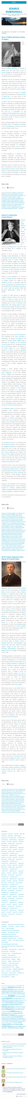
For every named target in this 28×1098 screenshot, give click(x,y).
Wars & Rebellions (6, 976)
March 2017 (4, 906)
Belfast (11, 987)
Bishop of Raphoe (9, 195)
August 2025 (21, 839)
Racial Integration (5, 541)
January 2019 (19, 890)
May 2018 (15, 896)
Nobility (9, 961)
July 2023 (4, 857)
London (12, 1011)
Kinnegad (4, 256)
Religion (14, 192)
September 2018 (13, 894)
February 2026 (17, 835)
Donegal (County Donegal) (11, 200)
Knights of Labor (15, 758)
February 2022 (11, 867)
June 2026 (16, 833)
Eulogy (13, 529)
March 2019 (4, 890)
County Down (20, 991)
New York (10, 643)
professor (4, 671)
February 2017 (11, 906)
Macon (19, 802)
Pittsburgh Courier (9, 408)
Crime (3, 928)
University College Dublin (19, 1026)
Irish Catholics (9, 800)
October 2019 (5, 886)
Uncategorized (20, 972)
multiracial (12, 594)
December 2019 (5, 884)
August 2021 (21, 871)
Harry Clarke (8, 117)
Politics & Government (14, 963)
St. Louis (4, 316)
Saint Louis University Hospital (17, 543)
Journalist (18, 1009)
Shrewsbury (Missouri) (13, 544)
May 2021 (15, 873)
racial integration (7, 372)
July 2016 (4, 912)
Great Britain (11, 1001)
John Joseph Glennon (23, 223)
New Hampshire (10, 805)
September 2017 (13, 902)
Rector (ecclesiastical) (14, 541)
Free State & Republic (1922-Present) (14, 513)
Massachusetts (9, 803)
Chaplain (14, 197)
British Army (22, 94)
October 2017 (5, 902)
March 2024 (4, 851)
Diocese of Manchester (14, 735)
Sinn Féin (9, 1021)
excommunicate (18, 756)
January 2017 (19, 906)
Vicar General (9, 550)
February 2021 (11, 874)
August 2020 (21, 878)
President (12, 469)
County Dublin (5, 992)
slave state (23, 659)
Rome (14, 83)
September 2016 (13, 910)
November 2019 (13, 884)
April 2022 (21, 865)
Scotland (3, 1021)
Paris (11, 667)
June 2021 (9, 873)
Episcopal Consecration (7, 529)
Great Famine (11, 716)
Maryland (10, 659)
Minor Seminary (19, 536)
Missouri (17, 269)
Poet (23, 1015)
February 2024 (11, 851)
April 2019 (21, 888)
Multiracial (4, 805)
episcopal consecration (15, 301)
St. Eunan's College (11, 207)
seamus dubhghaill (14, 10)
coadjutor (23, 107)
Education (20, 938)
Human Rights (5, 949)
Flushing (4, 643)
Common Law (12, 796)
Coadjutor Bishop (6, 297)
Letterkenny (5, 83)
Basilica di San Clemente (10, 520)
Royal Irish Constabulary (10, 1019)
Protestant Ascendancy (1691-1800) (9, 965)
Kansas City (10, 278)
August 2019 (21, 886)
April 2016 (21, 912)
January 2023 (19, 859)
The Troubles (4, 972)
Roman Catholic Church (23, 233)
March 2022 (4, 867)
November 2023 (13, 853)
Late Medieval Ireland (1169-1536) (9, 957)
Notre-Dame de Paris (20, 675)
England (8, 998)
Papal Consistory (14, 537)
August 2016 (21, 910)
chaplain (23, 92)
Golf (22, 530)
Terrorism (8, 971)
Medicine (13, 959)
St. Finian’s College (17, 259)
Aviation (17, 926)
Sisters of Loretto (6, 395)
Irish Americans (17, 1001)
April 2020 (21, 880)
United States (8, 549)
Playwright (20, 1015)
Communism (4, 198)
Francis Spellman (10, 452)
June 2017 (9, 904)
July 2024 (4, 849)
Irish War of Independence (13, 1008)
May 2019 (15, 888)
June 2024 (9, 849)
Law (19, 957)
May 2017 (15, 904)
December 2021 (5, 869)
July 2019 (4, 888)
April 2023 (21, 857)
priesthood (15, 85)
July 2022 (4, 865)
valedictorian (5, 650)
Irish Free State (5, 951)
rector (22, 284)
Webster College (19, 386)
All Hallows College (11, 261)
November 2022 (13, 861)
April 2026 (4, 835)
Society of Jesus (8, 546)
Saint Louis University (13, 420)
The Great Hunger (16, 971)
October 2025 (5, 839)
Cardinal (23, 220)
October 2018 (5, 894)
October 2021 (5, 871)
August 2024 (21, 847)
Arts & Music (11, 926)
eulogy (20, 338)
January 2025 (19, 843)
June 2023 (9, 857)
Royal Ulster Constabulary (20, 1019)
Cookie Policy (9, 1091)
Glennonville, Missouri (9, 485)
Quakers (19, 808)
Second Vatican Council (8, 169)
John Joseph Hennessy (14, 306)
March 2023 (4, 859)
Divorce (13, 527)
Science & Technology (6, 969)
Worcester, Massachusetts (9, 648)
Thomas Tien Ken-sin (15, 547)
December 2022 (5, 861)
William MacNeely (12, 68)
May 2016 (15, 912)
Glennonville (17, 530)
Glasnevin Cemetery (14, 1000)
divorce (11, 350)
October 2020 (5, 878)
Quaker (17, 641)
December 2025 (12, 837)
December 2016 (5, 908)
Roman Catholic (21, 588)
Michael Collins (11, 1013)
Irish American (10, 789)
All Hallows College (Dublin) (12, 516)
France (3, 1000)
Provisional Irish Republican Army (10, 1018)
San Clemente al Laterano (14, 459)
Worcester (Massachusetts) (13, 812)
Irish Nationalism (13, 1004)
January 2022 (19, 867)
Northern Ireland (16, 961)
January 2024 (19, 851)
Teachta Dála (21, 1021)
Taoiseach (4, 471)
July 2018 (4, 896)
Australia (6, 987)
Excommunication (16, 797)
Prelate (23, 539)
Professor (14, 808)
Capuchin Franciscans (20, 124)
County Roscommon (10, 611)
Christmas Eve (7, 442)
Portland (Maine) (8, 808)
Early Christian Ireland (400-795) (9, 934)
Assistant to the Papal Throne (12, 519)
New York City (21, 805)
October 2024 (5, 847)
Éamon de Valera (11, 471)
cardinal (4, 773)
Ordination (8, 202)
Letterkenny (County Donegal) (8, 201)
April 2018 (21, 896)
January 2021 (19, 874)
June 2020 (9, 880)
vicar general (15, 288)
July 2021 (4, 873)
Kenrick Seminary (19, 334)
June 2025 (9, 841)
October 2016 (5, 910)
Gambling (8, 530)
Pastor (15, 806)
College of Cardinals (9, 446)
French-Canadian (21, 626)
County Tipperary (21, 994)
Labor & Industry (11, 955)
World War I (7, 96)
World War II (11, 1028)
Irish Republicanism (8, 1008)
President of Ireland (6, 540)
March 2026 (10, 835)
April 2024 (21, 849)
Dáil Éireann (18, 996)
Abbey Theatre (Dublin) (6, 985)
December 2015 (5, 916)
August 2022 (21, 863)
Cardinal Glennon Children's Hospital (17, 521)
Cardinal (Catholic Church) (19, 793)
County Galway (12, 992)
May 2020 (15, 880)
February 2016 (11, 914)
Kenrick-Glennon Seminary (12, 534)
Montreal (21, 663)
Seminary (7, 809)
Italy (15, 1009)
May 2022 (15, 865)
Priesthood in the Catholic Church (17, 540)
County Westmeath (13, 256)
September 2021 (13, 871)
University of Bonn (7, 282)
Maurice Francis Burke (10, 536)
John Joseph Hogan (7, 265)
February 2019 (11, 890)
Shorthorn (16, 137)
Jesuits (3, 378)
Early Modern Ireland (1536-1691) (9, 938)
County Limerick (8, 994)
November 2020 (13, 876)
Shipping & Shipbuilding (18, 969)
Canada (22, 987)
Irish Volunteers (18, 1008)
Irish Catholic (18, 684)
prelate (23, 227)
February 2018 (11, 898)
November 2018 (13, 892)
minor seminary (19, 336)
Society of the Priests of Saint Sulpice (13, 810)
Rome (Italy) (8, 205)
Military (18, 959)
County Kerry (19, 992)
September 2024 (13, 847)
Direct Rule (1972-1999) (13, 932)
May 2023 (15, 857)
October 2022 (5, 863)
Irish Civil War (9, 1002)
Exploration (4, 940)
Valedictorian (4, 812)
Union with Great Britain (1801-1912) (14, 790)
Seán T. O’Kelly (19, 469)
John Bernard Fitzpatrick (17, 661)
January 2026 (4, 837)
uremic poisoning (18, 472)
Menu (14, 2)
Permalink (21, 208)
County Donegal (6, 72)
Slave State (12, 809)
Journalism (4, 955)
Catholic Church (10, 524)
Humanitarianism (13, 949)
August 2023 (21, 855)
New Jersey (16, 805)
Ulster (13, 1024)
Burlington (11, 793)
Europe (6, 280)
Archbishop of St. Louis (13, 246)
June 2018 (9, 896)
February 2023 (11, 859)
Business (23, 926)
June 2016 (9, 912)
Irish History (9, 192)
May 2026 (22, 833)
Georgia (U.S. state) (14, 799)
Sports (3, 971)
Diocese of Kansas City (12, 267)
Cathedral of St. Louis (6, 523)
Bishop (24, 263)
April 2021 (21, 873)
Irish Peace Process (6, 953)
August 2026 (4, 833)
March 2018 (4, 898)
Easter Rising (8, 348)
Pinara (10, 299)
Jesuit (24, 658)
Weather (13, 976)
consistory (4, 461)
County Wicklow (5, 996)
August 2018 (21, 894)
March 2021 (4, 874)
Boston (24, 677)
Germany (17, 282)
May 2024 (15, 849)
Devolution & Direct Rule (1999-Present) (10, 930)
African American (13, 405)
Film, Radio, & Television (18, 940)
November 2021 (13, 869)
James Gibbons (17, 340)
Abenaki (20, 624)
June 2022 (9, 865)
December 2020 (5, 876)
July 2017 (4, 904)
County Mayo (14, 994)
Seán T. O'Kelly (5, 544)
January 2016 (19, 914)
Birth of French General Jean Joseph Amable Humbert (14, 1044)
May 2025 (15, 841)
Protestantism (19, 1017)
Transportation (12, 972)
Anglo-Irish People (15, 985)
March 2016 (4, 914)
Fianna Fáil (18, 998)
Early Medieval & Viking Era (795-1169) (10, 936)
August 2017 (21, 902)
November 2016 (13, 908)
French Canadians (5, 799)
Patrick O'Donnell (15, 202)
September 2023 (13, 855)
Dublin (22, 243)
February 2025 (11, 843)
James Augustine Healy (17, 800)
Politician (3, 1016)
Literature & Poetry (6, 959)
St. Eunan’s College (20, 89)
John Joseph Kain (13, 533)
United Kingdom (18, 1024)
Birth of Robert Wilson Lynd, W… (19, 1068)
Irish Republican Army (16, 953)
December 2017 (5, 900)
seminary (14, 663)
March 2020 (4, 882)
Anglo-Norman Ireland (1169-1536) (16, 924)
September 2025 (13, 839)
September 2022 (13, 863)
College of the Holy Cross (15, 646)
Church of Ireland (17, 989)
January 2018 (19, 898)
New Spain (4, 961)
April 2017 (21, 904)
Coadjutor (18, 197)
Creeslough (8, 126)
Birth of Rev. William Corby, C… (16, 1082)
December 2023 (5, 853)
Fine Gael (23, 998)
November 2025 (21, 837)
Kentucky (9, 393)
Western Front (5, 98)
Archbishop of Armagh (8, 109)
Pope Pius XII (10, 457)
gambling (23, 350)
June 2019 (9, 888)
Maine (3, 622)
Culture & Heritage (10, 928)
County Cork (13, 991)
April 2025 (21, 841)
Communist (17, 148)
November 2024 (13, 845)
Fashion (10, 940)
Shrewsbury (5, 338)
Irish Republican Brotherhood (19, 1006)
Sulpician (9, 663)
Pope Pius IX (17, 722)
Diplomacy (4, 932)
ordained (5, 85)
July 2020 (4, 880)
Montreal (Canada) (17, 803)
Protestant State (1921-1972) (8, 967)
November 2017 (13, 900)
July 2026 (11, 833)
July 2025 (4, 841)
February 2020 (11, 882)
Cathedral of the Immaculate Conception (15, 286)
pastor (16, 673)
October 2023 (5, 855)
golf (21, 359)
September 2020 (13, 878)
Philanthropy (4, 963)
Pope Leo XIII (19, 299)
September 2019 (13, 886)
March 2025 (4, 843)
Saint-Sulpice (22, 665)
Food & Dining (5, 942)
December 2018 (5, 892)
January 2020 (19, 882)
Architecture (4, 926)
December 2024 (5, 845)
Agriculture (4, 924)
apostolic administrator (8, 290)
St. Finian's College (16, 546)
